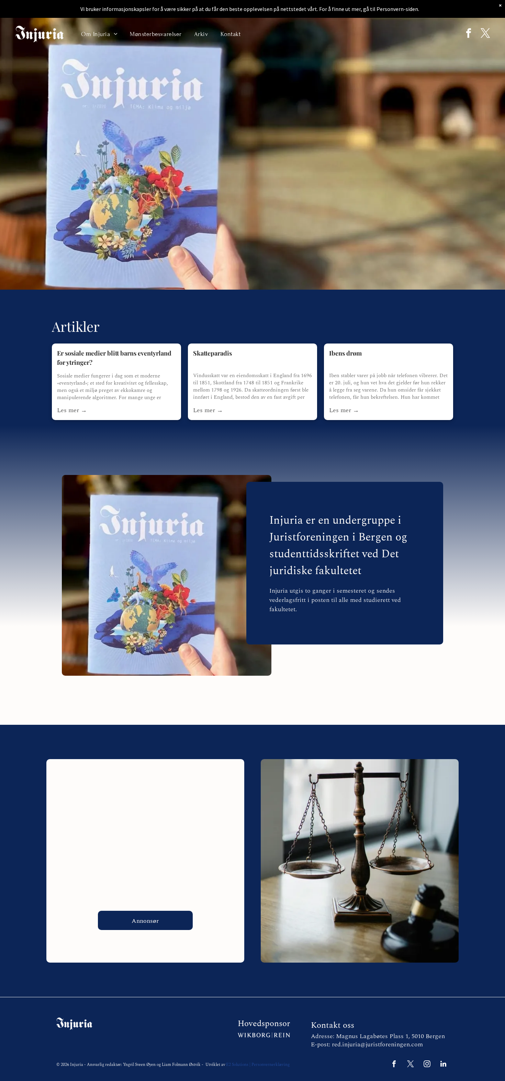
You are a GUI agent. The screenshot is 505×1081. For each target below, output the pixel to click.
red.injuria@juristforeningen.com (377, 1044)
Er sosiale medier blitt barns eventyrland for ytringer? (114, 358)
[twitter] (485, 34)
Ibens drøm (345, 353)
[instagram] (427, 1065)
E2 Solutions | (238, 1064)
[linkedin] (443, 1065)
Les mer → (72, 410)
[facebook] (468, 34)
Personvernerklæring (270, 1064)
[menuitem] (99, 33)
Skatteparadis (212, 353)
